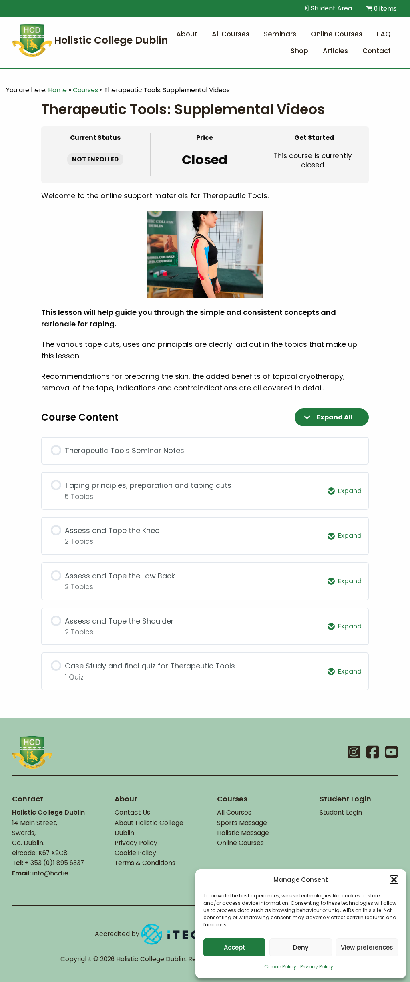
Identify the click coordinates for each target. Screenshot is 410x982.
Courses (85, 90)
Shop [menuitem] (299, 51)
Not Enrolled (95, 159)
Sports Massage (242, 822)
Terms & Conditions (145, 862)
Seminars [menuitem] (280, 34)
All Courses (234, 812)
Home (57, 90)
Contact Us (132, 812)
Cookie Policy (280, 966)
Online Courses (240, 842)
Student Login (341, 812)
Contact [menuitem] (376, 51)
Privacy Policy (316, 966)
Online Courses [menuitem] (336, 34)
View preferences (367, 947)
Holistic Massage (243, 832)
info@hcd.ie (50, 873)
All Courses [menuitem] (230, 34)
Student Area (330, 8)
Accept (234, 947)
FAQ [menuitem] (384, 34)
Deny (301, 947)
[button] (394, 880)
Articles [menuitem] (335, 51)
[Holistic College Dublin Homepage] (92, 39)
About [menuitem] (186, 34)
